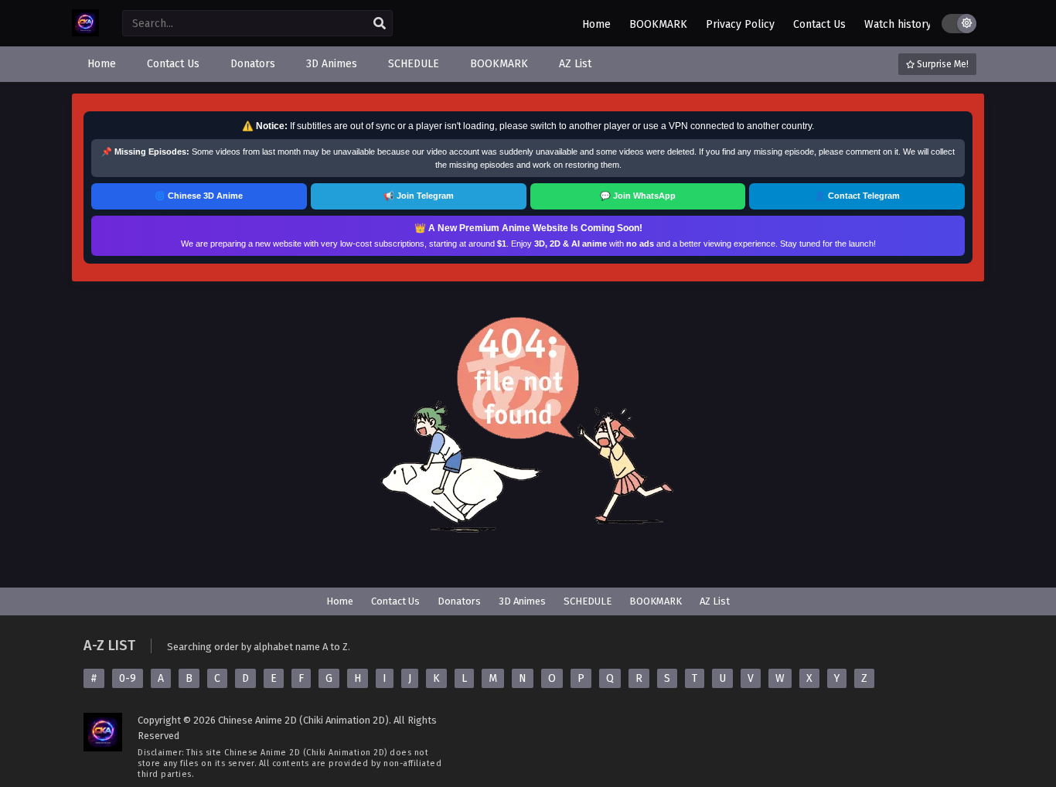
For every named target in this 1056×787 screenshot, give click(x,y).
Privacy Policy (740, 24)
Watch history (898, 24)
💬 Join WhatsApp (638, 195)
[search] (379, 24)
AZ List (715, 601)
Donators (459, 601)
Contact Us (819, 24)
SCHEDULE (587, 601)
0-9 (127, 678)
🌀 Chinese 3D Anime (199, 195)
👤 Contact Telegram (857, 195)
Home (596, 24)
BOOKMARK (658, 24)
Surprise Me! (942, 64)
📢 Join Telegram (418, 195)
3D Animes (522, 601)
